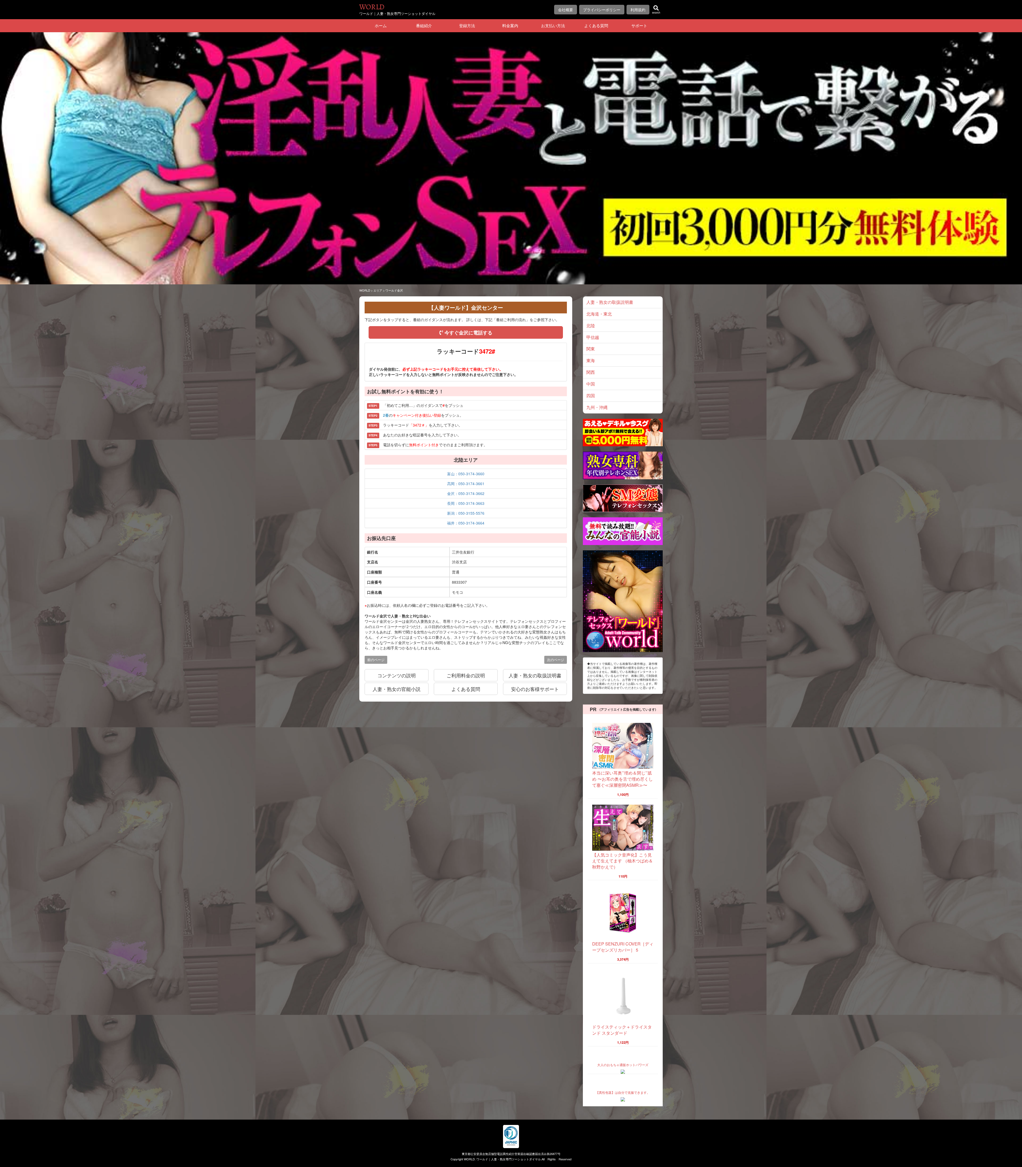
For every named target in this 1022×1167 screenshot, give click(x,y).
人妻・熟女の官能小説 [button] (397, 688)
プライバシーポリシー (601, 9)
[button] (466, 332)
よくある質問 (596, 25)
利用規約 (637, 9)
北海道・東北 (599, 314)
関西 (590, 372)
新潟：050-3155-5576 (465, 513)
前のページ (376, 659)
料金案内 (510, 25)
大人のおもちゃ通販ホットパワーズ (622, 1064)
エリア (377, 290)
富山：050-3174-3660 (465, 473)
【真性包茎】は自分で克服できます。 (623, 1092)
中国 (590, 384)
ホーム (381, 25)
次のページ (555, 659)
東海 (590, 360)
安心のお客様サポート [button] (535, 688)
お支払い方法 (553, 25)
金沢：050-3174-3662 (465, 493)
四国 (590, 395)
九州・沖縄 (597, 407)
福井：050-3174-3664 (465, 523)
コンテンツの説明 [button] (396, 675)
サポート (639, 25)
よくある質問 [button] (465, 688)
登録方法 (467, 25)
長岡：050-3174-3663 (465, 503)
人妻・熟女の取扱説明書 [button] (535, 675)
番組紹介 (424, 25)
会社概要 (565, 9)
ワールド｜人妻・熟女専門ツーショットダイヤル (508, 1159)
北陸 (590, 325)
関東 (590, 349)
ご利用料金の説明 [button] (466, 675)
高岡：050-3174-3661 (465, 483)
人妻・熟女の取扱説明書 (609, 302)
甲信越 (592, 337)
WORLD (371, 7)
